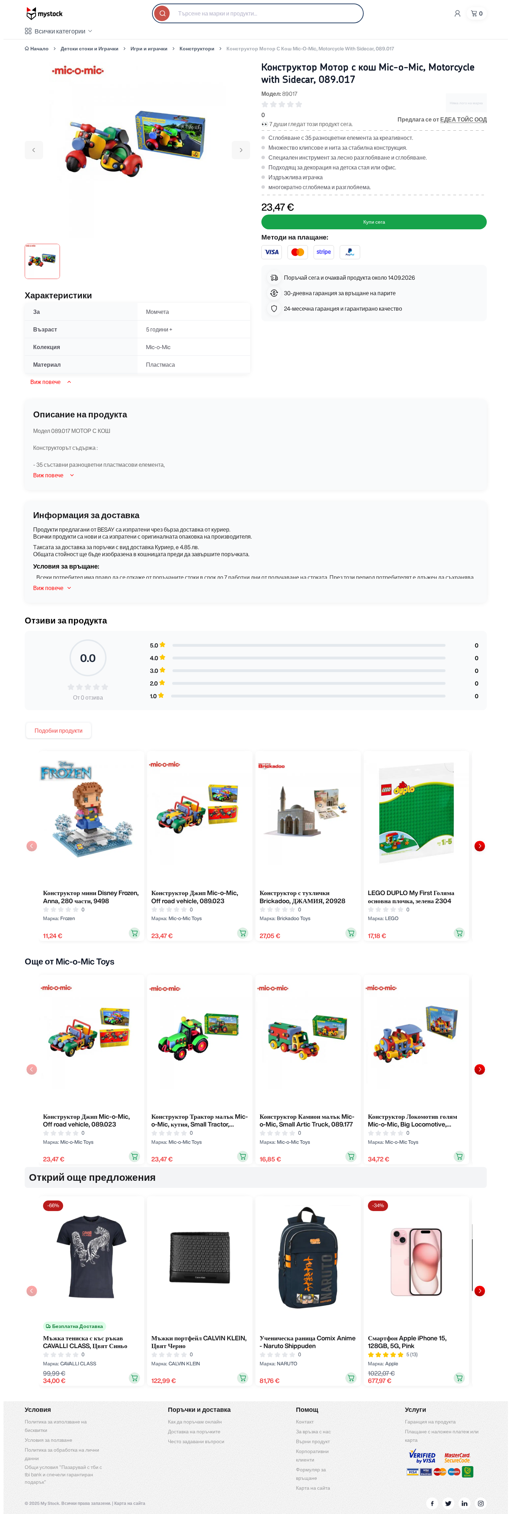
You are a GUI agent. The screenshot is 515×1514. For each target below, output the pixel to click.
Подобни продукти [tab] (59, 730)
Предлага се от (442, 119)
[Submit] (162, 13)
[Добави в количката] (134, 933)
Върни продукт (313, 1441)
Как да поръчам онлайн (195, 1421)
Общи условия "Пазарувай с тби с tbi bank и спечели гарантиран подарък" (63, 1474)
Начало (39, 48)
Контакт (305, 1421)
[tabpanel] (256, 845)
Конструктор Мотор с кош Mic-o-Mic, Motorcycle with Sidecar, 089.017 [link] (310, 48)
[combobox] (258, 13)
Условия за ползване (48, 1440)
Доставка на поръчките (194, 1431)
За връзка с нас (313, 1431)
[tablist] (58, 730)
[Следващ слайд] (479, 846)
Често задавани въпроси (196, 1441)
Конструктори (197, 48)
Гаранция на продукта (430, 1421)
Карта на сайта (313, 1487)
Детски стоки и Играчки (90, 48)
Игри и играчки (149, 48)
